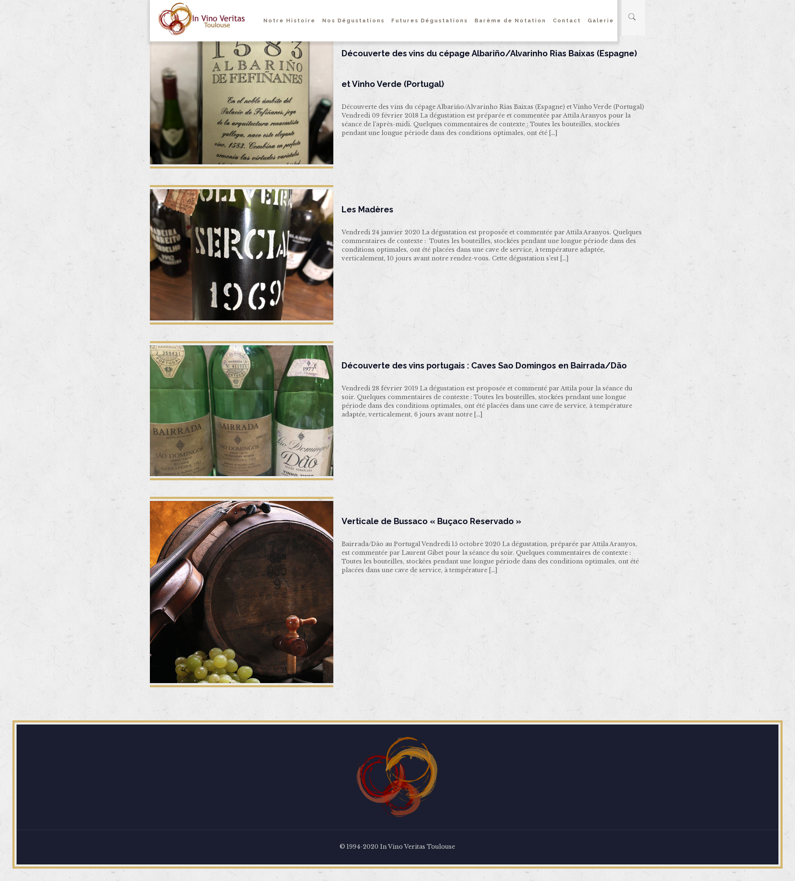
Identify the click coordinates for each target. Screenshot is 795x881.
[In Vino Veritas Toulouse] (202, 18)
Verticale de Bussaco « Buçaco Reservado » (431, 521)
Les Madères (367, 209)
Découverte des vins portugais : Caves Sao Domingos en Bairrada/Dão (484, 366)
